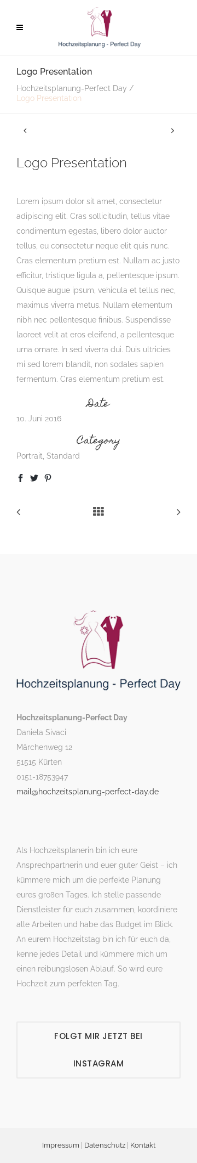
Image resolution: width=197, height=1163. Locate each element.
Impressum (60, 1145)
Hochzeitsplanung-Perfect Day (71, 88)
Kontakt (142, 1145)
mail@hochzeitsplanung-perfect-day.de (87, 791)
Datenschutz (104, 1145)
